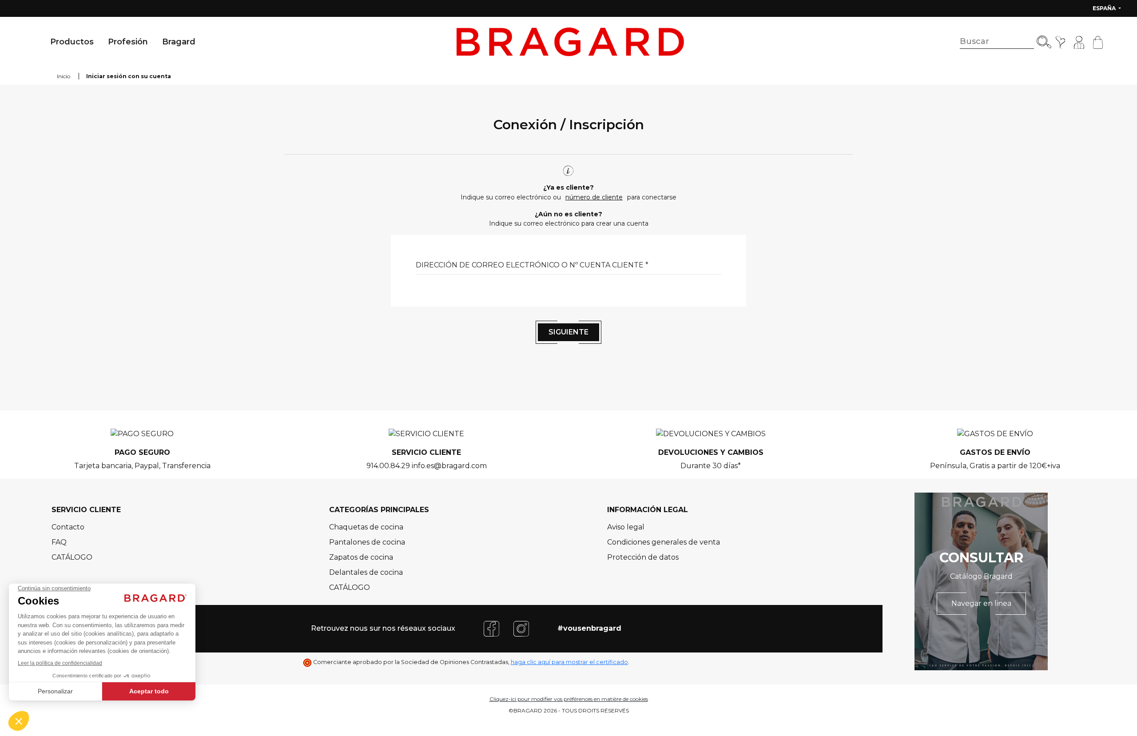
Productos (72, 42)
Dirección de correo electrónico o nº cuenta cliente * (532, 265)
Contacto (68, 527)
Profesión (128, 42)
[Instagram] (521, 628)
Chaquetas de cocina (366, 527)
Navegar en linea (981, 603)
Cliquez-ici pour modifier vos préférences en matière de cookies (568, 699)
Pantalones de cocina (367, 542)
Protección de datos (643, 557)
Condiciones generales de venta (663, 542)
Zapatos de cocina (361, 557)
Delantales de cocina (366, 572)
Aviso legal (625, 527)
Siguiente (568, 332)
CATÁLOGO (72, 557)
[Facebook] (491, 628)
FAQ (59, 542)
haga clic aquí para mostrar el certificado (569, 662)
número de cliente (594, 197)
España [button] (1105, 8)
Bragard (178, 42)
